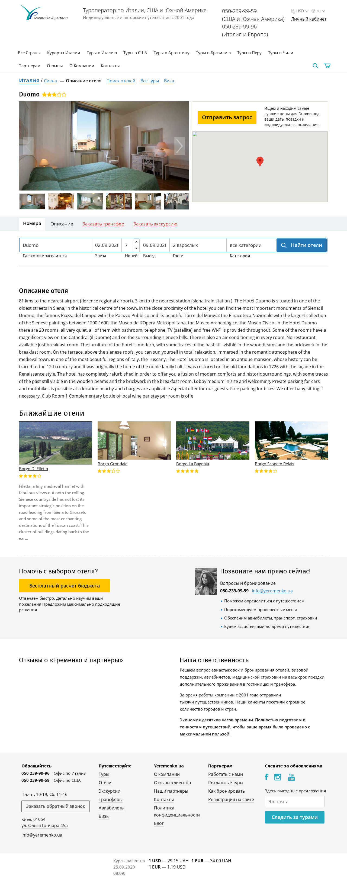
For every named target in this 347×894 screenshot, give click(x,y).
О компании (167, 774)
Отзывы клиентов (172, 783)
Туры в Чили (280, 52)
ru (319, 10)
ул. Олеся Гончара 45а (44, 825)
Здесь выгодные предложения (295, 790)
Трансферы (111, 799)
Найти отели (306, 245)
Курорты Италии (63, 52)
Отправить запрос (227, 117)
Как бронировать (226, 791)
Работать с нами (225, 774)
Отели (105, 783)
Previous (28, 146)
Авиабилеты (111, 808)
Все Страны (29, 52)
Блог (159, 823)
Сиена (50, 81)
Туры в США (135, 52)
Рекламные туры (225, 783)
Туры (104, 774)
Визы (104, 816)
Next (179, 146)
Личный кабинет (308, 19)
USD (300, 10)
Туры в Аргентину (171, 52)
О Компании (81, 65)
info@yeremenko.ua (272, 591)
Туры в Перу (249, 52)
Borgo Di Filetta (33, 468)
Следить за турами (295, 817)
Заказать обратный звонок (55, 806)
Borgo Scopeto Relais (274, 463)
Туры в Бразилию (213, 52)
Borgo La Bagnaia (192, 463)
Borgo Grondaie (112, 463)
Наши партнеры (171, 791)
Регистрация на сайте (231, 799)
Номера (32, 223)
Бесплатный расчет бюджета (64, 585)
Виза (169, 81)
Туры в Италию (102, 52)
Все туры (149, 81)
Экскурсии (109, 791)
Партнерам (29, 65)
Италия (30, 80)
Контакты (110, 65)
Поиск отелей (121, 81)
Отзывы (55, 65)
